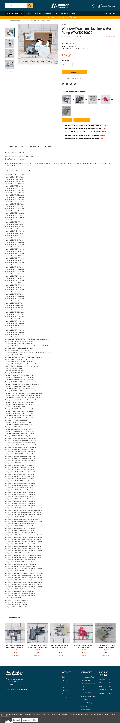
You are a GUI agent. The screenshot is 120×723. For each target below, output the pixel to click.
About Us (37, 13)
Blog (73, 13)
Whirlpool (102, 679)
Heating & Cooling (86, 703)
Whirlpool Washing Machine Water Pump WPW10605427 (37, 646)
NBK (109, 683)
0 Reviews (47, 146)
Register (104, 6)
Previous (10, 25)
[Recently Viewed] (94, 6)
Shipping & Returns (12, 689)
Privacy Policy (23, 689)
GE (100, 683)
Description (12, 146)
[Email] (67, 84)
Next (10, 71)
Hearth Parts (84, 699)
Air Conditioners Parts (87, 677)
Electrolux (102, 689)
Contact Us (64, 13)
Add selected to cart (81, 119)
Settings (6, 720)
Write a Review (110, 36)
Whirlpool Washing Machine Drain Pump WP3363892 (105, 646)
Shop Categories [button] (12, 13)
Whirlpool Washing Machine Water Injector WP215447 (60, 646)
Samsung (102, 693)
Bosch (110, 686)
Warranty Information (30, 146)
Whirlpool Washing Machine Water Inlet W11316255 (83, 646)
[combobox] (19, 5)
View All (110, 693)
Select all (67, 119)
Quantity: (65, 60)
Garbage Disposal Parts (88, 696)
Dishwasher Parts (86, 693)
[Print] (71, 84)
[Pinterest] (75, 84)
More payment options (74, 78)
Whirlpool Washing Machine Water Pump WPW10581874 (15, 646)
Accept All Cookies (29, 720)
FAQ (56, 13)
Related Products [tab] (14, 617)
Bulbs (82, 689)
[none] (38, 44)
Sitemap (64, 697)
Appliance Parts (86, 680)
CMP (100, 686)
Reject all (16, 720)
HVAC (29, 13)
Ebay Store (47, 13)
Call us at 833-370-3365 (15, 684)
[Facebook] (63, 84)
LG (109, 679)
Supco (110, 689)
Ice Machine (84, 706)
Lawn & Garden (85, 709)
